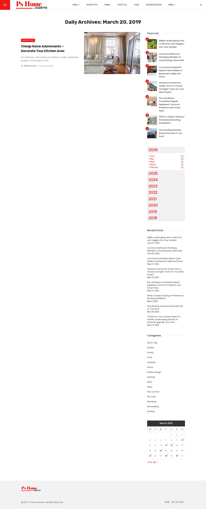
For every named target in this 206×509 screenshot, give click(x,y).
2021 (153, 199)
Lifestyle (122, 5)
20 (161, 451)
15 (171, 445)
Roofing (151, 411)
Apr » (155, 462)
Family (107, 5)
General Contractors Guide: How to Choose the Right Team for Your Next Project (171, 87)
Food (136, 5)
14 (166, 445)
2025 (153, 173)
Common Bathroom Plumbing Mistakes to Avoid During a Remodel (171, 57)
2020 (153, 205)
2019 (153, 211)
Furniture (151, 362)
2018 (153, 218)
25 (150, 456)
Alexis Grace (30, 65)
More (170, 5)
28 (166, 456)
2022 (153, 192)
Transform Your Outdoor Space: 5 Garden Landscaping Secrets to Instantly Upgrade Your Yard (163, 319)
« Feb (149, 462)
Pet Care (151, 396)
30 (177, 456)
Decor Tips (92, 5)
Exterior (150, 347)
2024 (153, 179)
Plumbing (151, 401)
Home (74, 5)
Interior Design (153, 5)
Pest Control (153, 391)
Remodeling (153, 406)
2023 (153, 186)
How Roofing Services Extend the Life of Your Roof (170, 133)
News (149, 386)
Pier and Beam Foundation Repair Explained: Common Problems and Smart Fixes (169, 104)
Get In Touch (178, 502)
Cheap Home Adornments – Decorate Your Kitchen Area (42, 48)
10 (182, 440)
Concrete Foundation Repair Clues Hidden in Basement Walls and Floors (170, 72)
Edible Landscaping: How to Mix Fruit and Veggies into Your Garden (171, 43)
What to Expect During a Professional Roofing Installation (171, 119)
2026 (153, 150)
